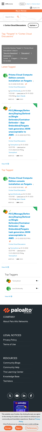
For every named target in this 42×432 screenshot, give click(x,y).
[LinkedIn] (24, 395)
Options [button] (32, 25)
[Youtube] (17, 395)
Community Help (11, 367)
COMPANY (9, 316)
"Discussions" (25, 53)
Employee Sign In (36, 4)
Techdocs (8, 381)
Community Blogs (11, 362)
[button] (8, 428)
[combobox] (12, 16)
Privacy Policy (10, 340)
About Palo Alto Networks (15, 321)
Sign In (28, 4)
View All (4, 164)
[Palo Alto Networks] (21, 310)
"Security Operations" (10, 53)
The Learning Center (13, 372)
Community (7, 56)
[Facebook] (31, 395)
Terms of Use (9, 344)
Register (22, 4)
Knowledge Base (11, 376)
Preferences (31, 428)
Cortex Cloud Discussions (15, 25)
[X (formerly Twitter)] (10, 395)
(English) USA (36, 7)
